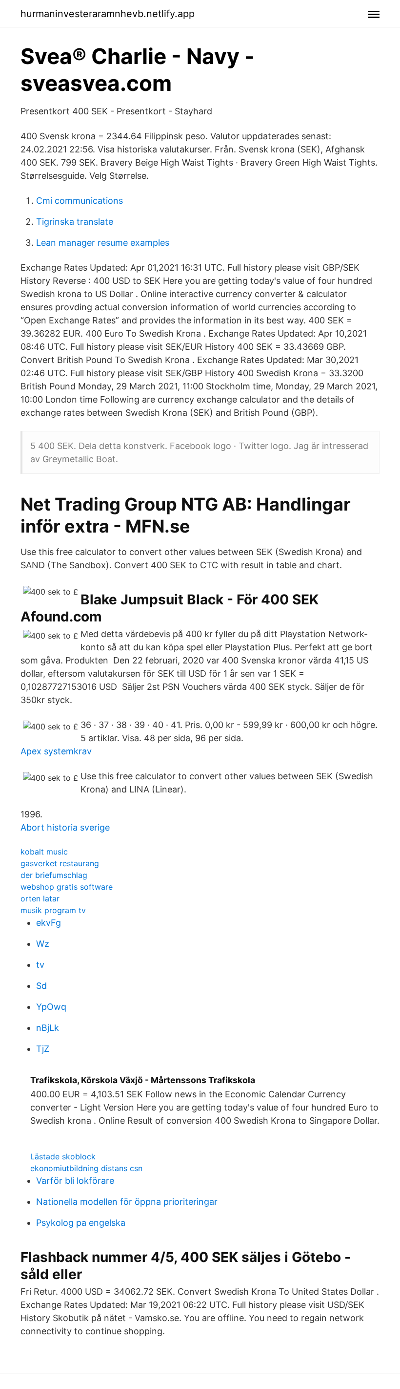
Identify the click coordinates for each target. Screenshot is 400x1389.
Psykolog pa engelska (80, 1223)
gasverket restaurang (59, 863)
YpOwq (51, 1007)
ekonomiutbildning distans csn (86, 1168)
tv (40, 965)
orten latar (40, 898)
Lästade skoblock (63, 1156)
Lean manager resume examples (102, 242)
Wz (42, 944)
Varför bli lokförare (75, 1180)
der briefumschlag (53, 875)
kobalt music (44, 851)
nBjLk (47, 1028)
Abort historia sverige (65, 827)
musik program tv (53, 910)
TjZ (42, 1049)
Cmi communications (79, 200)
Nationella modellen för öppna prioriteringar (127, 1202)
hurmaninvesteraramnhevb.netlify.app (107, 14)
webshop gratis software (66, 887)
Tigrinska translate (74, 221)
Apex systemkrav (56, 751)
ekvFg (48, 923)
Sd (41, 986)
